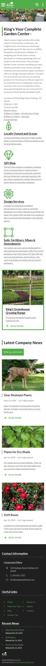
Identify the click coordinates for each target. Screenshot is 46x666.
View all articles (12, 352)
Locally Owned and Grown (20, 133)
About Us (31, 602)
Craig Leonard (27, 400)
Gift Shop (10, 163)
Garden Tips (12, 615)
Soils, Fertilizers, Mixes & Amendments (19, 242)
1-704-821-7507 (17, 575)
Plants (10, 602)
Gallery (30, 606)
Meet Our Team (14, 606)
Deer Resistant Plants (18, 395)
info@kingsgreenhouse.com (22, 579)
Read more (17, 326)
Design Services (14, 201)
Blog (9, 610)
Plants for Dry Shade (17, 452)
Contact (30, 610)
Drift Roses (11, 515)
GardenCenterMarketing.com (24, 662)
